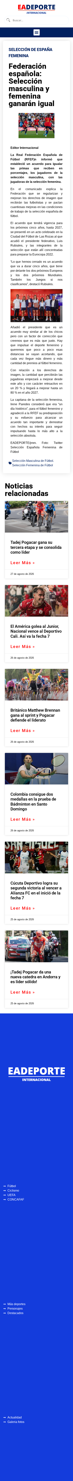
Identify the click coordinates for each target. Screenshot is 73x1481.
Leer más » (22, 562)
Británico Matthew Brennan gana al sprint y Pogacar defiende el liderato (35, 715)
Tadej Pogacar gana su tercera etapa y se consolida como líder (36, 547)
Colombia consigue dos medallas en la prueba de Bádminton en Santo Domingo (33, 801)
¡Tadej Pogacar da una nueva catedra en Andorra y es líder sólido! (35, 977)
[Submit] (8, 20)
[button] (37, 32)
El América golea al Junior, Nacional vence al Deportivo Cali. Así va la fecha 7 (36, 631)
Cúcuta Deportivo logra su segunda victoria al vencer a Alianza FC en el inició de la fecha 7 (36, 890)
